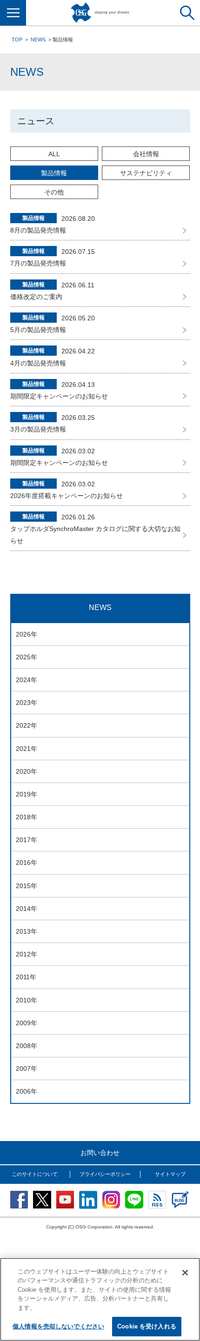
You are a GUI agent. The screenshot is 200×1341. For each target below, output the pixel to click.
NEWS (38, 39)
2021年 (26, 748)
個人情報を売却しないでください (58, 1326)
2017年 (26, 839)
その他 (54, 192)
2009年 (26, 1023)
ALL (54, 154)
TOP (17, 39)
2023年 (26, 702)
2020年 (26, 771)
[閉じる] (185, 1272)
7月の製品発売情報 (38, 263)
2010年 (26, 1000)
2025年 (26, 657)
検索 (187, 13)
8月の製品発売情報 (38, 230)
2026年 (26, 634)
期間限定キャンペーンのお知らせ (59, 396)
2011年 (26, 977)
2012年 (26, 954)
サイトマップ (170, 1174)
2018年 (26, 817)
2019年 (26, 794)
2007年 (26, 1068)
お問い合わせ (100, 1152)
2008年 (26, 1045)
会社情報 (146, 154)
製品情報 (54, 173)
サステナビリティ (146, 173)
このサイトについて (35, 1174)
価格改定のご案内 (36, 296)
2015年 (26, 886)
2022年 (26, 725)
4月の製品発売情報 (38, 363)
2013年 (26, 931)
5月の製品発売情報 (38, 329)
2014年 (26, 908)
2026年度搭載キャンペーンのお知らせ (66, 495)
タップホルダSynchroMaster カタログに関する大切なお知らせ (95, 534)
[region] (100, 1299)
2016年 (26, 862)
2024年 (26, 680)
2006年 (26, 1091)
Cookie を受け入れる (146, 1326)
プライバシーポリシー (105, 1174)
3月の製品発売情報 (38, 429)
